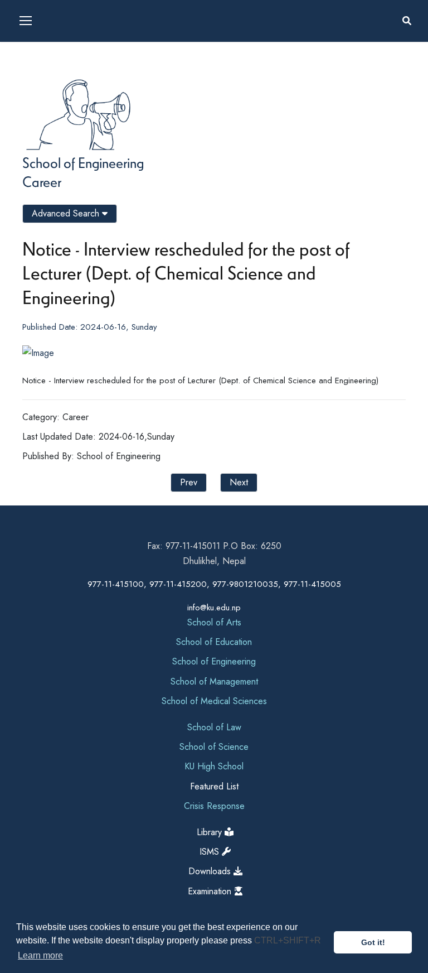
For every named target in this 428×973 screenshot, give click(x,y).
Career (41, 181)
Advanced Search (67, 213)
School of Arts (214, 622)
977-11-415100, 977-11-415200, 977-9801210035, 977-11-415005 (214, 584)
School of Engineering (83, 162)
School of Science (214, 746)
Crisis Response (214, 805)
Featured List (214, 786)
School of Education (214, 641)
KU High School (214, 766)
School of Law (214, 727)
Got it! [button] (373, 942)
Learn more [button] (40, 955)
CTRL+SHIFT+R (287, 940)
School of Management (214, 681)
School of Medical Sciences (214, 701)
